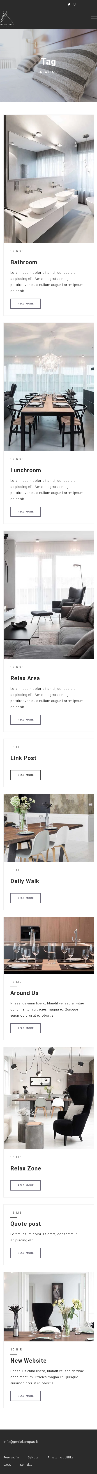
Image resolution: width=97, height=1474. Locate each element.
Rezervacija (11, 1457)
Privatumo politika (60, 1457)
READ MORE (26, 303)
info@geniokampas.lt (20, 1442)
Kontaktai (26, 1464)
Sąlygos (33, 1457)
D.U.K (7, 1464)
